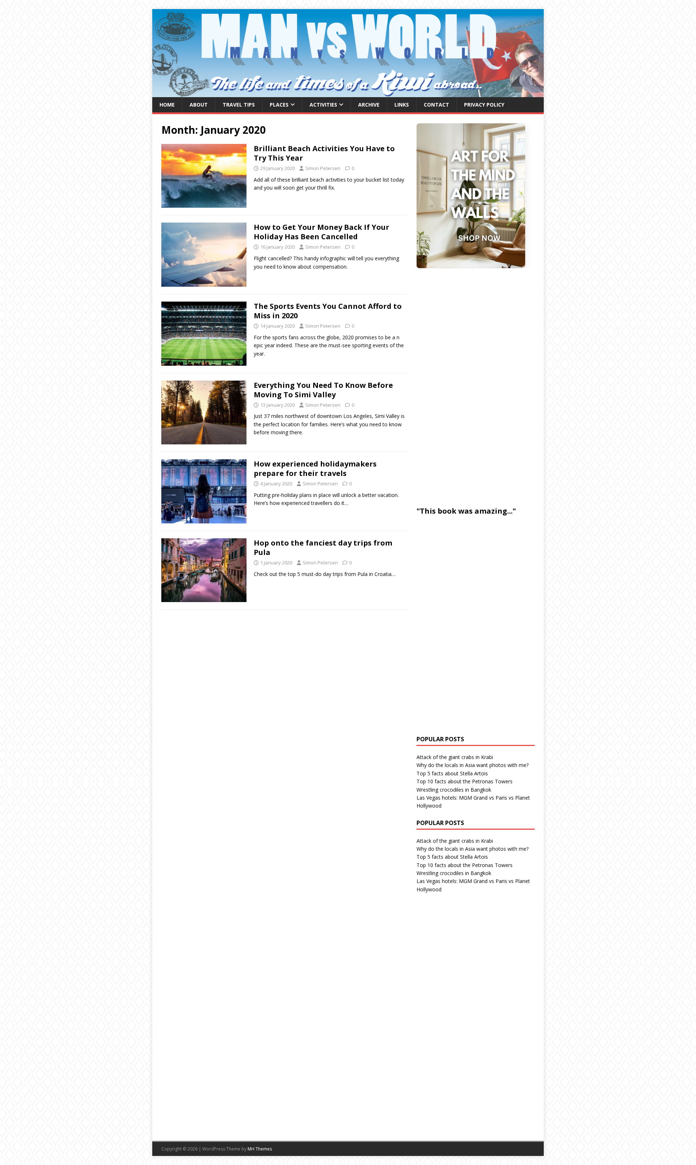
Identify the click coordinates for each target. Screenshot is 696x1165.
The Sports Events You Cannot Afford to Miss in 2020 (328, 310)
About (199, 104)
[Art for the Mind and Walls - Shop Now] (471, 195)
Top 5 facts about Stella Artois (452, 773)
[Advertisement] (471, 386)
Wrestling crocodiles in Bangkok (454, 789)
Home (167, 104)
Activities (323, 104)
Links (401, 104)
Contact (436, 104)
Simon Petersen (322, 168)
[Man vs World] (348, 93)
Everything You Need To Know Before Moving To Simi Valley (323, 389)
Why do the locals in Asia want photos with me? (473, 765)
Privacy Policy (484, 104)
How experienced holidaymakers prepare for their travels (315, 468)
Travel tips (239, 104)
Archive (369, 104)
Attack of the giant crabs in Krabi (455, 757)
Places (279, 104)
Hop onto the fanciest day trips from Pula (323, 547)
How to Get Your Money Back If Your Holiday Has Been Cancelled (321, 231)
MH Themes (260, 1149)
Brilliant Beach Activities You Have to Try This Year (324, 153)
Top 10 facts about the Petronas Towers (465, 781)
